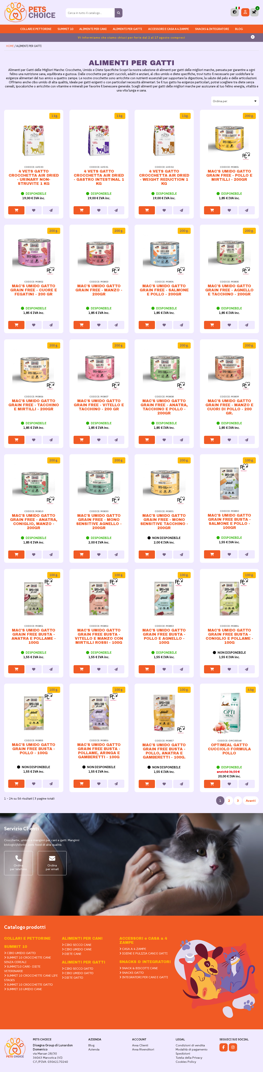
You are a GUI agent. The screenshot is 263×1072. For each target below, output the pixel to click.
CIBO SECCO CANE (77, 945)
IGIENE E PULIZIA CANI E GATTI (144, 953)
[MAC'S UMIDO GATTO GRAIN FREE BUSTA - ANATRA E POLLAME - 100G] (33, 598)
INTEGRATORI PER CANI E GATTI (144, 977)
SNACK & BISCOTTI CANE (139, 968)
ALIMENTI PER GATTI (127, 29)
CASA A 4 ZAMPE (133, 949)
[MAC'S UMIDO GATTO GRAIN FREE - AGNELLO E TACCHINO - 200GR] (229, 254)
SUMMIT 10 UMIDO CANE (24, 989)
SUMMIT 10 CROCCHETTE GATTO (29, 984)
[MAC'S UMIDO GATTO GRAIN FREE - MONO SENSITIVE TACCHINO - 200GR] (164, 483)
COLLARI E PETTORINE (35, 29)
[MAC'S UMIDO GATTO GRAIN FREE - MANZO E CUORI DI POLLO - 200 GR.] (229, 369)
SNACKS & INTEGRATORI (212, 29)
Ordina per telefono (18, 867)
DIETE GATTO (73, 977)
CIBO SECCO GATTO (78, 968)
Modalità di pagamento (192, 1049)
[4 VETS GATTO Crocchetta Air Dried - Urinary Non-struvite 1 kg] (33, 139)
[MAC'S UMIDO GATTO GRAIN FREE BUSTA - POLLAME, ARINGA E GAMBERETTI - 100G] (99, 713)
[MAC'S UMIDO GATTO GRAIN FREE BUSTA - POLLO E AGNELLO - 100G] (164, 598)
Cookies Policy (186, 1062)
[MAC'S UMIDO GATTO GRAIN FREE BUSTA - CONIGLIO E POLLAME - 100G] (229, 598)
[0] (254, 12)
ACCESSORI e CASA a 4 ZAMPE (168, 29)
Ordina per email (52, 867)
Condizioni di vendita (190, 1045)
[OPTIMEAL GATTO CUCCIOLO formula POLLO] (229, 713)
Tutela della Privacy (189, 1057)
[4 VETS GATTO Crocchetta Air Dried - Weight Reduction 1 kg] (164, 139)
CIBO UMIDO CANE (78, 949)
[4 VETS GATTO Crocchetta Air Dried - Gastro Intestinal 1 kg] (99, 139)
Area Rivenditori (143, 1049)
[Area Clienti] (245, 12)
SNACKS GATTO (132, 973)
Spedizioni (183, 1053)
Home (10, 46)
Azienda (93, 1049)
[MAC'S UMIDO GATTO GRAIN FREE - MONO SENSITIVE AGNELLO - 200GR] (99, 483)
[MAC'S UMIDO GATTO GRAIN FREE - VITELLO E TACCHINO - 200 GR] (99, 369)
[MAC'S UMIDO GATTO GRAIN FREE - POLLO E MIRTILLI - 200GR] (229, 139)
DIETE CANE (72, 954)
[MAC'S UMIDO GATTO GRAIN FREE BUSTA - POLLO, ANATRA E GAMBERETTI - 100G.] (164, 713)
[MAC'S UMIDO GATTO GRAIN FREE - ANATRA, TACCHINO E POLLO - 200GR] (164, 369)
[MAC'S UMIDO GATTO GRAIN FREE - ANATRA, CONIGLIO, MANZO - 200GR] (33, 483)
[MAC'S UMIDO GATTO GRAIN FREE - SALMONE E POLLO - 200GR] (164, 254)
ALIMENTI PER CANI (93, 29)
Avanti (251, 801)
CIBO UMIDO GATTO (21, 953)
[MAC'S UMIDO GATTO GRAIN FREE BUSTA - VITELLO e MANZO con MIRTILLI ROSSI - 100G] (99, 598)
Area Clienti (140, 1045)
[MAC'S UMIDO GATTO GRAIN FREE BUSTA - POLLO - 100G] (33, 713)
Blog (239, 29)
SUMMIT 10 (15, 947)
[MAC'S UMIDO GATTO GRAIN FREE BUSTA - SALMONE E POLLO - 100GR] (229, 483)
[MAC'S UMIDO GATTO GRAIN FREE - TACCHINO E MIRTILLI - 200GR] (33, 369)
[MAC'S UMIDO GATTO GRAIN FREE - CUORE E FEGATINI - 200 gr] (33, 254)
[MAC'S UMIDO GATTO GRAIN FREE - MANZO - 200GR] (99, 254)
